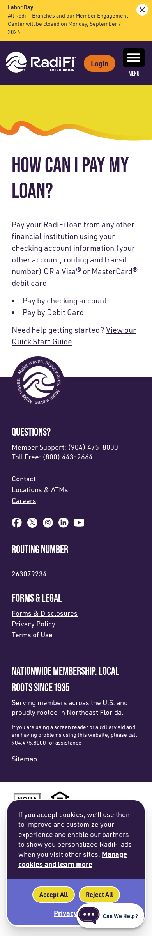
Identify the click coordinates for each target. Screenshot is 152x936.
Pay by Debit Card (53, 312)
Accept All (53, 894)
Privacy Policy (33, 623)
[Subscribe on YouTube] (79, 525)
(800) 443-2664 (67, 456)
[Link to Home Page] (41, 63)
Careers (24, 500)
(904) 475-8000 (93, 447)
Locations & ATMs (40, 489)
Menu (134, 73)
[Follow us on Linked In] (63, 525)
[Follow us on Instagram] (48, 525)
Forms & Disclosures (45, 613)
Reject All (99, 894)
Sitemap (24, 758)
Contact (24, 478)
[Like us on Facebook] (17, 525)
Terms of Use (32, 634)
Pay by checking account (65, 300)
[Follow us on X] (32, 525)
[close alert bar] (142, 10)
